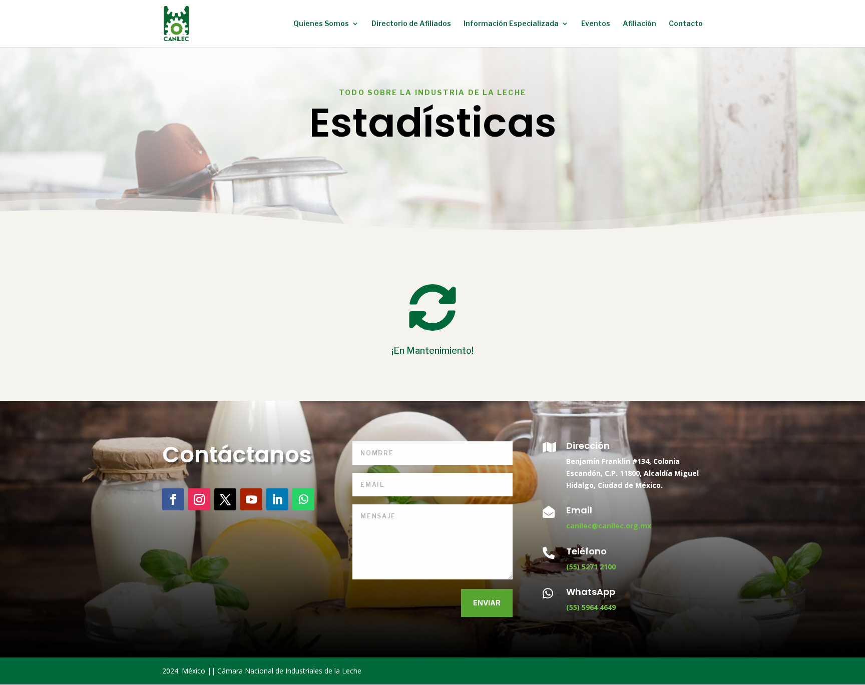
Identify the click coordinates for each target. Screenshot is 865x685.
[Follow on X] (225, 499)
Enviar (487, 602)
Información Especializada (511, 24)
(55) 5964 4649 (591, 607)
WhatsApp (590, 591)
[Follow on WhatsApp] (303, 499)
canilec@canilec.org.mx (608, 525)
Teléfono (586, 551)
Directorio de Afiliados (411, 24)
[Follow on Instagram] (199, 499)
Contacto (686, 24)
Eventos (595, 24)
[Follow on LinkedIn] (277, 499)
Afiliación (639, 24)
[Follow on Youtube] (251, 499)
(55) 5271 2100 (591, 566)
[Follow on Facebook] (173, 499)
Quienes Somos (321, 24)
